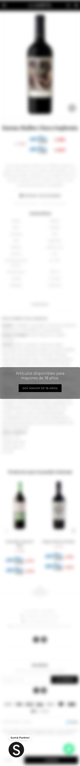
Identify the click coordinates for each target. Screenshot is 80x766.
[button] (6, 530)
